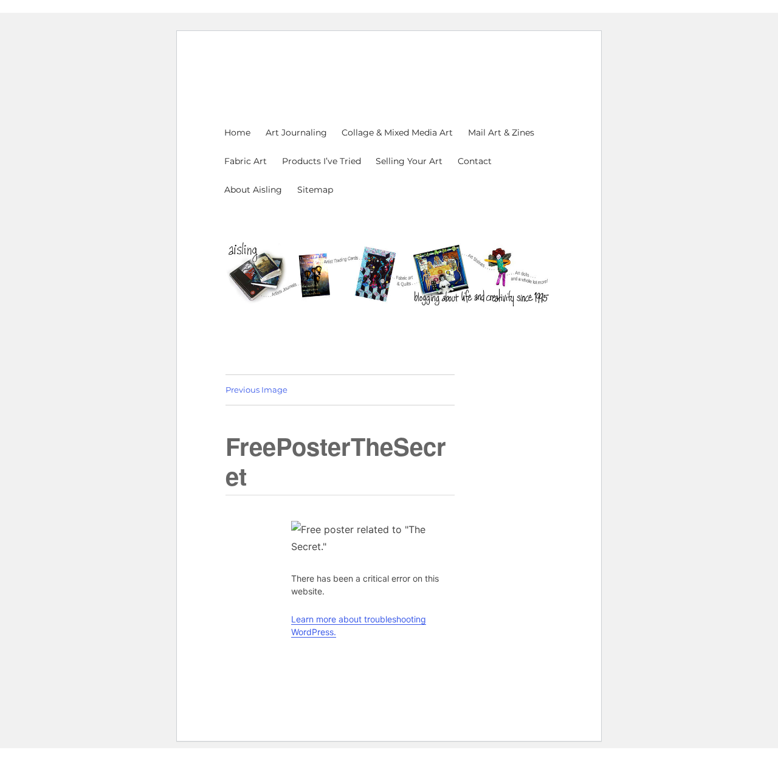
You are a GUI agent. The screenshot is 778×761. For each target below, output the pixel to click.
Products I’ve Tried (321, 161)
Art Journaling (296, 132)
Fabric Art (245, 161)
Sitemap (315, 189)
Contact (475, 161)
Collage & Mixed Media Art (397, 132)
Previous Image (256, 389)
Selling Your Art (409, 161)
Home (237, 132)
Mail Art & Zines (501, 132)
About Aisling (253, 189)
